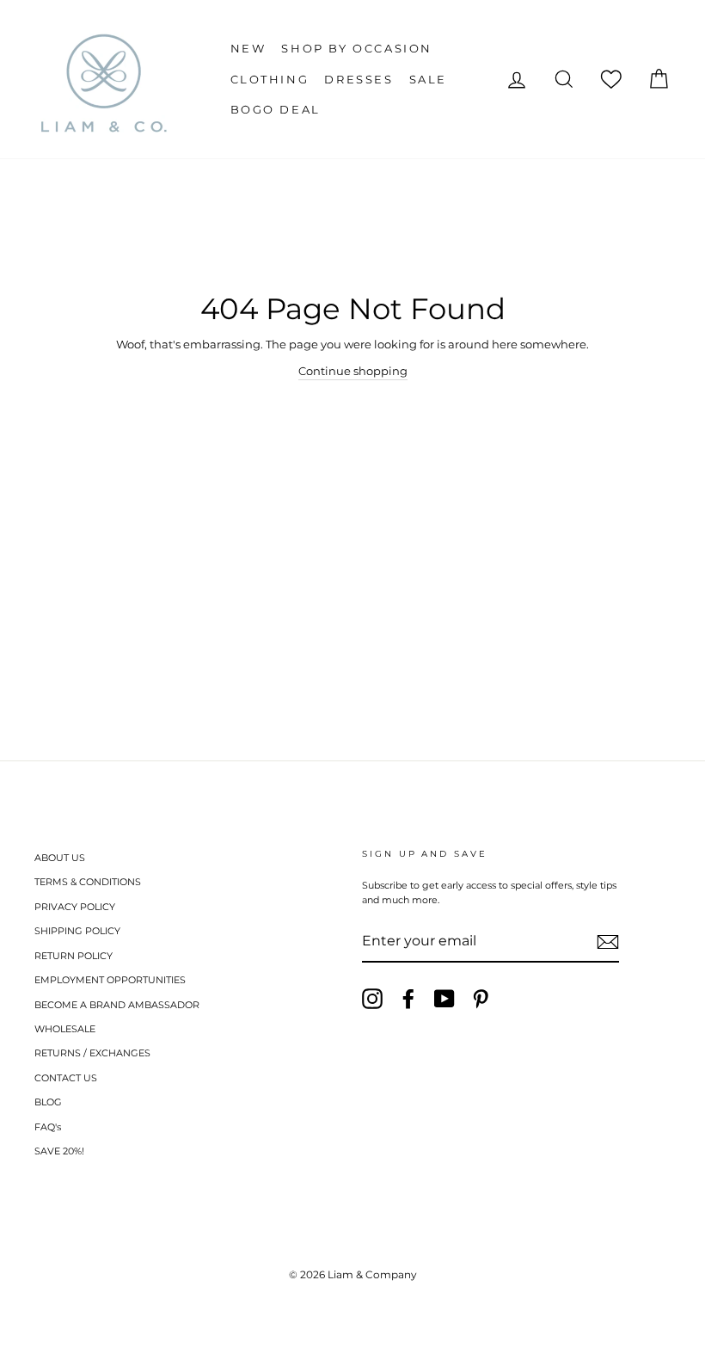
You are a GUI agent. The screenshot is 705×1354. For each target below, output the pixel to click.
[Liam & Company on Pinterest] (480, 998)
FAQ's (47, 1127)
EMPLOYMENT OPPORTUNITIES (110, 980)
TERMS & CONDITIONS (87, 882)
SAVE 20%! (59, 1151)
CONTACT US (65, 1078)
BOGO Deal (275, 109)
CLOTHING (270, 79)
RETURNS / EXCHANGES (92, 1053)
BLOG (48, 1102)
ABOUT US (59, 858)
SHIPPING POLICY (77, 931)
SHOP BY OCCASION (356, 48)
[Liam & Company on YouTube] (444, 998)
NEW (248, 48)
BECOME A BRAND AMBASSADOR (116, 1005)
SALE (428, 79)
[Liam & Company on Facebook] (408, 998)
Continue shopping (353, 371)
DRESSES (358, 79)
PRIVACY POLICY (74, 907)
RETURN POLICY (73, 956)
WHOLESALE (64, 1029)
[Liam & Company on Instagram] (372, 998)
